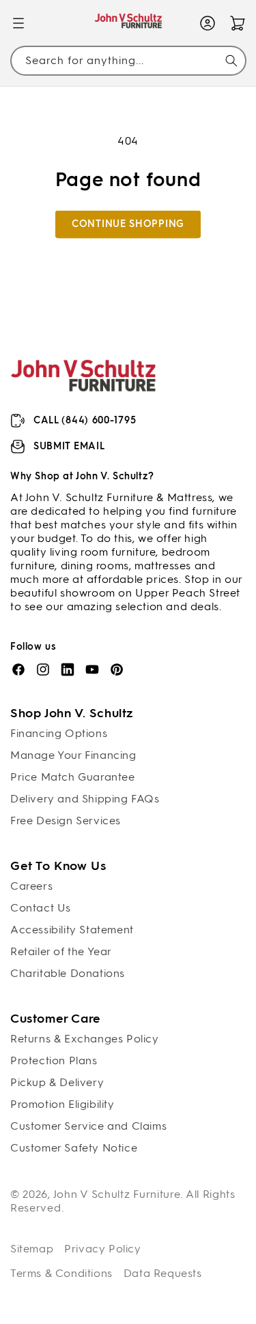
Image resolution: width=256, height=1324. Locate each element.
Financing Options (58, 733)
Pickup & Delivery (57, 1082)
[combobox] (128, 60)
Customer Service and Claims (88, 1125)
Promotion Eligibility (62, 1104)
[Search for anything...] (231, 60)
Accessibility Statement (72, 929)
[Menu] (18, 23)
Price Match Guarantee (72, 776)
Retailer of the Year (61, 951)
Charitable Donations (67, 973)
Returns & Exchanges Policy (84, 1038)
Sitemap (31, 1248)
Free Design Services (65, 820)
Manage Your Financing (73, 755)
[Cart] (237, 23)
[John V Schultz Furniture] (128, 23)
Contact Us (40, 907)
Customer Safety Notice (73, 1147)
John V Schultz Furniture (117, 1194)
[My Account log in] (207, 23)
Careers (31, 885)
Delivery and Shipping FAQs (85, 798)
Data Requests (163, 1273)
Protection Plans (54, 1060)
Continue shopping (128, 224)
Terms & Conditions (61, 1273)
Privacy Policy (102, 1248)
